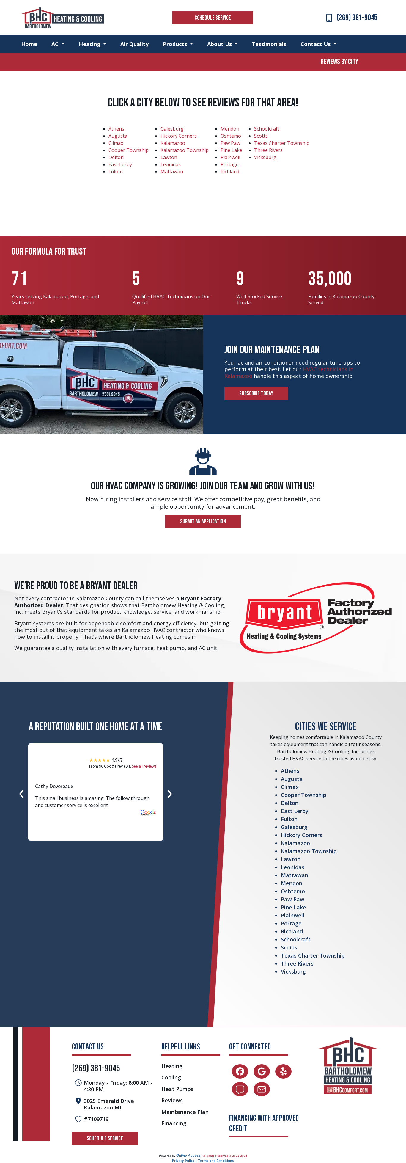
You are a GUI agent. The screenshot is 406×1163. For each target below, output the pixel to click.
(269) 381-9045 (357, 18)
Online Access (188, 1155)
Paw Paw (230, 143)
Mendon (230, 128)
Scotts (261, 136)
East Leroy (120, 164)
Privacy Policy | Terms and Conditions (203, 1161)
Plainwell (230, 157)
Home (29, 44)
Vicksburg (265, 157)
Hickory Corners (178, 136)
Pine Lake (231, 150)
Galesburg (172, 128)
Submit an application (203, 521)
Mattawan (171, 171)
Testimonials (269, 44)
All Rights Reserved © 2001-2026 (224, 1155)
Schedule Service (213, 17)
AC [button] (55, 44)
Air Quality (134, 44)
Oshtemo (231, 136)
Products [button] (175, 44)
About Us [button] (220, 44)
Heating (171, 1066)
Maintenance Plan (185, 1112)
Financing (173, 1123)
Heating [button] (90, 44)
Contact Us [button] (316, 44)
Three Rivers (268, 150)
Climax (115, 143)
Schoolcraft (266, 128)
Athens (116, 128)
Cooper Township (128, 150)
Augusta (117, 136)
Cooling (171, 1077)
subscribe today (256, 393)
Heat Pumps (177, 1089)
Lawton (168, 157)
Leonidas (170, 164)
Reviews (172, 1100)
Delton (116, 157)
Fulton (115, 171)
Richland (230, 171)
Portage (230, 164)
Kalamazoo (172, 143)
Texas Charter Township (281, 143)
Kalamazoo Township (184, 150)
